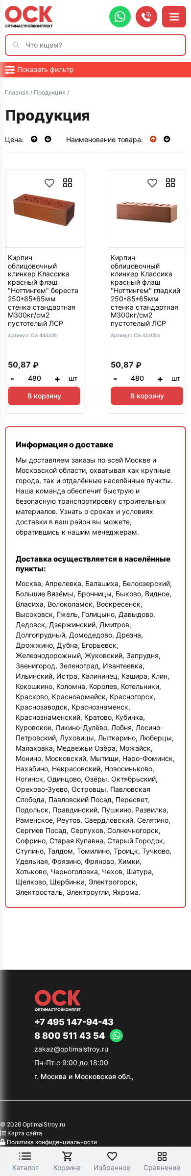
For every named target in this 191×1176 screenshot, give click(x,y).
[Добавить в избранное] (49, 183)
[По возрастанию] (35, 139)
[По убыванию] (48, 139)
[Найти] (18, 45)
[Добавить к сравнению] (67, 183)
